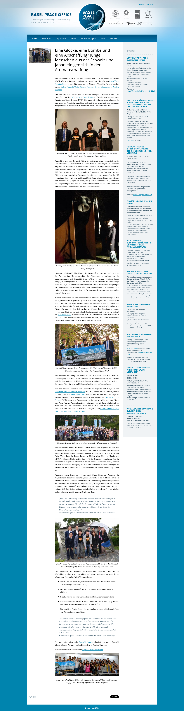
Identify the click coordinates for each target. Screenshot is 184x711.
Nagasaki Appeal (85, 642)
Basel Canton (149, 14)
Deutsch (150, 4)
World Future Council (116, 23)
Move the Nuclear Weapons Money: (139, 202)
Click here (130, 140)
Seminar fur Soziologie (144, 23)
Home (34, 38)
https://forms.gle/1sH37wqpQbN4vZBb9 (141, 91)
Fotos (102, 38)
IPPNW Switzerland (113, 14)
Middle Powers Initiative (131, 14)
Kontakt (113, 38)
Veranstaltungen (88, 38)
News (73, 38)
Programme (60, 38)
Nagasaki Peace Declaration (92, 649)
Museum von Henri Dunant (83, 97)
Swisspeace (130, 23)
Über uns (46, 38)
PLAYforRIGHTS (132, 348)
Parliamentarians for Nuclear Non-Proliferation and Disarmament (139, 14)
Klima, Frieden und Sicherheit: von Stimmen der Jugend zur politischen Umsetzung (139, 150)
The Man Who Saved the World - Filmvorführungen (139, 273)
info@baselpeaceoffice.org (142, 195)
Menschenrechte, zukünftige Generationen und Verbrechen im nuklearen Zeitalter (139, 244)
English (141, 4)
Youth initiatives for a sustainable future (137, 59)
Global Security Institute (122, 14)
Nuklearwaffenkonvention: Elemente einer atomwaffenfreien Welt (140, 411)
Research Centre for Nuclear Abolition (70, 391)
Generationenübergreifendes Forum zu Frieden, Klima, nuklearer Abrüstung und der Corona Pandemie (141, 103)
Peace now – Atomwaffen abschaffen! (138, 305)
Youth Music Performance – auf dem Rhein (139, 335)
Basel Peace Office (68, 17)
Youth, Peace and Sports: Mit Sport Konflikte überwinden (138, 370)
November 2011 (64, 314)
